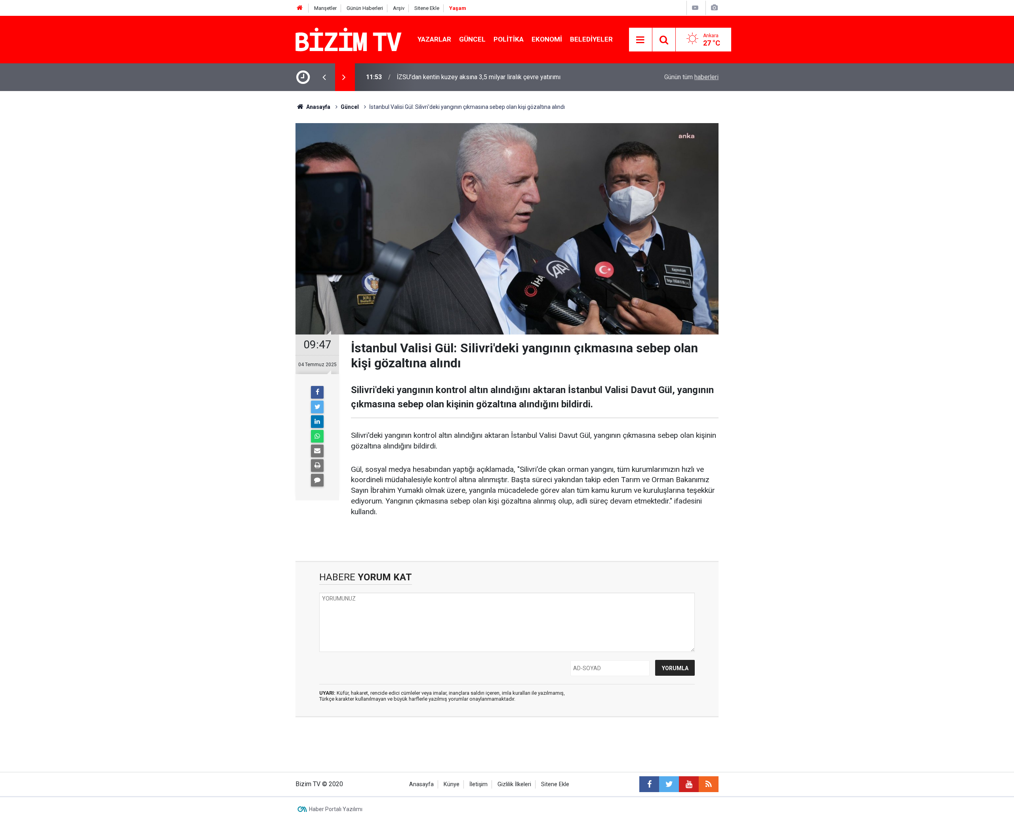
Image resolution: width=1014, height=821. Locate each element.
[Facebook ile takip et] (649, 784)
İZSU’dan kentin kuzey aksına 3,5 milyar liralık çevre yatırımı (478, 77)
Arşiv (398, 8)
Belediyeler (591, 39)
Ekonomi (547, 39)
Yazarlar (434, 39)
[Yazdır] (317, 465)
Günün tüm (691, 77)
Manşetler (325, 8)
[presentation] (324, 77)
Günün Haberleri (365, 8)
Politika (509, 39)
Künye (451, 784)
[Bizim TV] (348, 39)
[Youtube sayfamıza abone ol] (689, 784)
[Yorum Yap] (317, 480)
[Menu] (640, 40)
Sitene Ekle (426, 8)
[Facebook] (317, 392)
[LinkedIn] (317, 421)
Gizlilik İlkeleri (514, 784)
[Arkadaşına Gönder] (317, 451)
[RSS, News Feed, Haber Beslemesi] (709, 784)
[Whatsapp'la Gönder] (317, 436)
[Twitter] (317, 407)
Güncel (472, 39)
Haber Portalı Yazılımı (335, 809)
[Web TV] (695, 7)
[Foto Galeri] (714, 7)
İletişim (478, 784)
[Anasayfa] (299, 8)
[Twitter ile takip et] (669, 784)
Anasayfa (421, 784)
